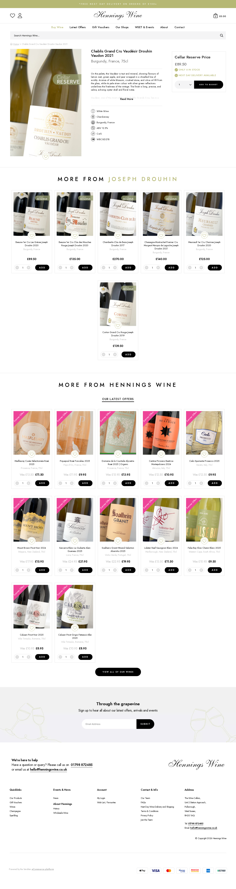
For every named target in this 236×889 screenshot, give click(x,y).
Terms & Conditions (149, 811)
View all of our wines (118, 671)
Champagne (15, 811)
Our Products (16, 798)
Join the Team (147, 819)
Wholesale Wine (60, 813)
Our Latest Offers (118, 399)
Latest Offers (78, 27)
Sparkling (14, 815)
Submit (145, 724)
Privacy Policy (147, 815)
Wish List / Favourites (106, 802)
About (164, 27)
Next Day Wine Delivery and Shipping (157, 806)
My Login (101, 798)
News (55, 798)
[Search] (221, 35)
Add (208, 84)
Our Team (145, 798)
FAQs (143, 802)
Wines (12, 806)
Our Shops (122, 27)
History (56, 808)
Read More (126, 99)
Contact (180, 27)
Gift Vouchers (100, 27)
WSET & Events (144, 27)
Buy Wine (57, 27)
